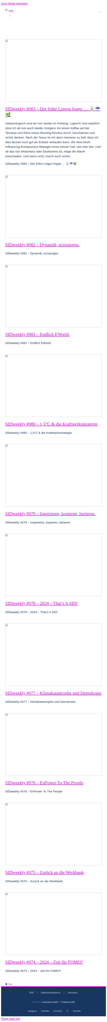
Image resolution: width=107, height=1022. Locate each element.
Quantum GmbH (68, 1002)
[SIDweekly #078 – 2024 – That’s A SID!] (53, 565)
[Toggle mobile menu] (100, 10)
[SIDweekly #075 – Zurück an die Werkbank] (53, 834)
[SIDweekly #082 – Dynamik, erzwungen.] (53, 206)
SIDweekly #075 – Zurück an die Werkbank (44, 872)
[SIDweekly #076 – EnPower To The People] (53, 744)
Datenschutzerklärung (50, 992)
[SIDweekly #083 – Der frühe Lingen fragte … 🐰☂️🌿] (53, 70)
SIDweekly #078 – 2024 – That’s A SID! (41, 603)
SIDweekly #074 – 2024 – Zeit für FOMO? (44, 961)
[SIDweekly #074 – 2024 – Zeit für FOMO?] (53, 923)
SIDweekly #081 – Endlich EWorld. (37, 334)
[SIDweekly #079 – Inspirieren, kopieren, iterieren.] (53, 475)
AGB (31, 992)
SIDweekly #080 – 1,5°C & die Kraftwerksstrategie (51, 423)
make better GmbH (50, 1002)
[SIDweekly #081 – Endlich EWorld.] (53, 296)
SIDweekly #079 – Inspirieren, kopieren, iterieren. (50, 513)
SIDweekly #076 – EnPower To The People (44, 782)
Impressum (73, 992)
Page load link (10, 1018)
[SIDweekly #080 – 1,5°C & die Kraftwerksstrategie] (53, 385)
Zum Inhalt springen (14, 3)
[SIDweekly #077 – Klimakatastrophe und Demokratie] (53, 655)
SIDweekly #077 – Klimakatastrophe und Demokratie (53, 693)
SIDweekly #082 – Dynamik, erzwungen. (42, 244)
